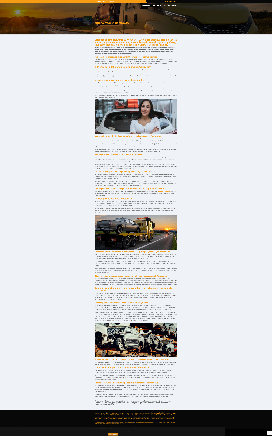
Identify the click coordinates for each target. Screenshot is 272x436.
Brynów (139, 412)
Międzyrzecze (147, 417)
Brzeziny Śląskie (158, 412)
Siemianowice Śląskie (158, 419)
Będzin (176, 412)
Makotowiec (123, 417)
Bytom (173, 412)
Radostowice (129, 419)
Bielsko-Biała (101, 412)
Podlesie (100, 419)
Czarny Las (133, 413)
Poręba (108, 419)
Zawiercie (136, 422)
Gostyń (136, 414)
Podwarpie (104, 419)
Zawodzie (142, 422)
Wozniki (117, 422)
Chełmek (106, 413)
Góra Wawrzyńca (141, 414)
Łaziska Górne (97, 423)
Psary (115, 419)
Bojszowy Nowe (120, 412)
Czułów (163, 413)
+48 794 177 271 (113, 1)
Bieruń (105, 412)
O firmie (154, 5)
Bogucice (112, 412)
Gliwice (133, 414)
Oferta (159, 5)
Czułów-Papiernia (168, 413)
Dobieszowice (97, 414)
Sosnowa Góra (167, 419)
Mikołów (143, 417)
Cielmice (125, 413)
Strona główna (146, 5)
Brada (133, 412)
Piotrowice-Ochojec (170, 418)
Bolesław (125, 412)
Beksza (96, 412)
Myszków (159, 417)
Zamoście (129, 422)
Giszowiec (130, 414)
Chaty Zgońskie (97, 413)
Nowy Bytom (174, 417)
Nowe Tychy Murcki (168, 417)
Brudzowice (136, 412)
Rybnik (146, 419)
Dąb (100, 414)
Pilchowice (161, 418)
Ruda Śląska (139, 419)
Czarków (128, 413)
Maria (126, 417)
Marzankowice (129, 417)
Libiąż (106, 417)
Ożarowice (133, 418)
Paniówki (140, 418)
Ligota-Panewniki (111, 417)
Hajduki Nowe (146, 414)
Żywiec (122, 423)
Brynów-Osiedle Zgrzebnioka (146, 412)
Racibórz (124, 419)
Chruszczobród (114, 413)
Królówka (96, 417)
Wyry (124, 422)
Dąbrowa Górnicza (104, 414)
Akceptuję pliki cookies (113, 434)
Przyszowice (111, 419)
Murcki (156, 417)
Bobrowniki (109, 412)
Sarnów (152, 419)
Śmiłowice (109, 423)
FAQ (169, 5)
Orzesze (100, 418)
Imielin (159, 414)
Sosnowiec (172, 419)
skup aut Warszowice (164, 191)
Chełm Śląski (102, 413)
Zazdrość (146, 422)
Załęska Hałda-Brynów (152, 422)
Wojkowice (102, 422)
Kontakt (173, 5)
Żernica (118, 423)
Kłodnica (103, 417)
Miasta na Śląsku (135, 417)
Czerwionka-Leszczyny (158, 413)
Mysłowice (163, 417)
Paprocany (144, 418)
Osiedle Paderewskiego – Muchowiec (108, 418)
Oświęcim (129, 418)
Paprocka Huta (148, 418)
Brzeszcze (153, 412)
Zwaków (164, 422)
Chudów (122, 413)
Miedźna (139, 417)
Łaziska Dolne (172, 422)
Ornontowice (97, 418)
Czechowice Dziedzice (138, 413)
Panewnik (137, 418)
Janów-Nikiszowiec (167, 414)
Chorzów (109, 413)
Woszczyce (113, 422)
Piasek (153, 418)
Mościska (153, 417)
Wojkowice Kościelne (107, 422)
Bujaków (162, 412)
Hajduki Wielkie (151, 414)
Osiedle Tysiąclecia (118, 418)
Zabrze (126, 422)
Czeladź (152, 413)
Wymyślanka (121, 422)
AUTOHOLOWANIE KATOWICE (170, 1)
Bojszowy (116, 412)
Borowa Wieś (129, 412)
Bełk (98, 412)
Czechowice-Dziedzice (146, 413)
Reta (132, 419)
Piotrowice (165, 418)
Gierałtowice (126, 414)
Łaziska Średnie (102, 423)
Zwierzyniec (168, 422)
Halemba (155, 414)
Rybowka (149, 419)
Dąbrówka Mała (110, 414)
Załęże (157, 422)
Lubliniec (115, 417)
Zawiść (139, 422)
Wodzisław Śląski (97, 422)
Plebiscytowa (97, 419)
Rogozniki (135, 419)
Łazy (106, 423)
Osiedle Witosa (125, 418)
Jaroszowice (173, 414)
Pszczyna (117, 419)
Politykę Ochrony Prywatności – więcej (191, 429)
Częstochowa (173, 413)
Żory (120, 423)
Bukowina (166, 412)
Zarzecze (132, 422)
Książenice (100, 417)
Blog (165, 5)
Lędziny (119, 417)
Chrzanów (119, 413)
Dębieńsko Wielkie (116, 414)
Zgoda (160, 422)
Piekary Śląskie (156, 418)
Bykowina (170, 412)
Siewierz (163, 419)
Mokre (151, 417)
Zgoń (162, 422)
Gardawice (121, 414)
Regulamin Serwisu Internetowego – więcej (207, 429)
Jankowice (162, 414)
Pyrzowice (121, 419)
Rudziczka (143, 419)
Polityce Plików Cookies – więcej (163, 431)
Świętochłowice (114, 423)
